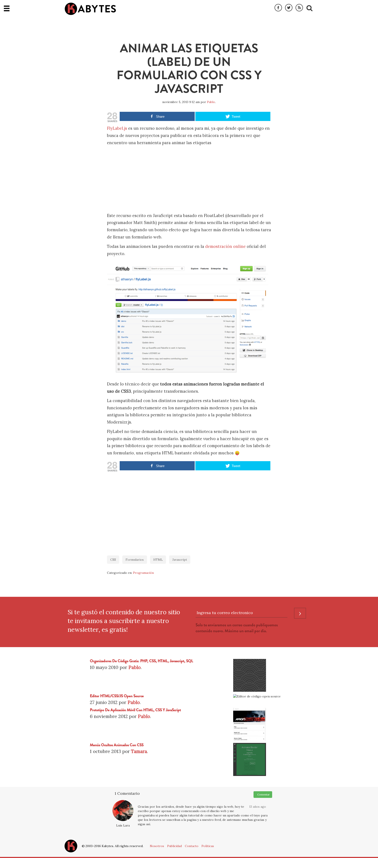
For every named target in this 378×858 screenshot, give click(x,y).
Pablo (211, 102)
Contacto (191, 846)
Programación (143, 573)
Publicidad (174, 846)
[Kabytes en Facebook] (278, 8)
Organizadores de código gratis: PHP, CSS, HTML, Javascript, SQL (141, 661)
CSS (113, 560)
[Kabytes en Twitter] (288, 8)
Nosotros (157, 846)
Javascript (179, 560)
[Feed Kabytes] (299, 8)
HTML (158, 560)
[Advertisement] (189, 179)
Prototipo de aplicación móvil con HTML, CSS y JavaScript (135, 710)
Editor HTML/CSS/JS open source (117, 696)
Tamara (139, 751)
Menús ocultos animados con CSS (117, 745)
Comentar (263, 794)
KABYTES (90, 8)
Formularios (135, 560)
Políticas (207, 846)
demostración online (225, 246)
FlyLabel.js (117, 128)
